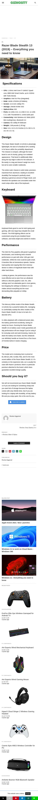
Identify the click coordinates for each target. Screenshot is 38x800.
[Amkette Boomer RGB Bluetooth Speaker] (19, 764)
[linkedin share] (13, 451)
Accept (28, 793)
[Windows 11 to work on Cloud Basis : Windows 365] (19, 536)
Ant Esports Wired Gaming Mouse (15, 679)
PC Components (6, 643)
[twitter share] (3, 451)
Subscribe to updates (19, 402)
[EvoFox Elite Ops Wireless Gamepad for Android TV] (19, 598)
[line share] (20, 451)
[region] (19, 20)
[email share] (6, 451)
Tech (11, 38)
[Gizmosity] (19, 2)
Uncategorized (6, 609)
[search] (35, 3)
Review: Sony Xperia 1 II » (28, 427)
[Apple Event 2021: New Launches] (19, 510)
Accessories (6, 775)
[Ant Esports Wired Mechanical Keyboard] (19, 632)
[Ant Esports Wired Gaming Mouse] (19, 664)
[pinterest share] (10, 451)
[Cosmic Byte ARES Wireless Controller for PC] (19, 730)
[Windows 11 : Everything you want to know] (19, 565)
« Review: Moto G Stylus (9, 434)
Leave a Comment (19, 443)
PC (15, 38)
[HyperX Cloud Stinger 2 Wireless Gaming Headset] (19, 696)
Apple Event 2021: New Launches (16, 523)
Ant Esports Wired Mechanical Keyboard (17, 647)
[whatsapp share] (17, 451)
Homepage (5, 38)
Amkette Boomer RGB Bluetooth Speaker (18, 780)
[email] (9, 798)
